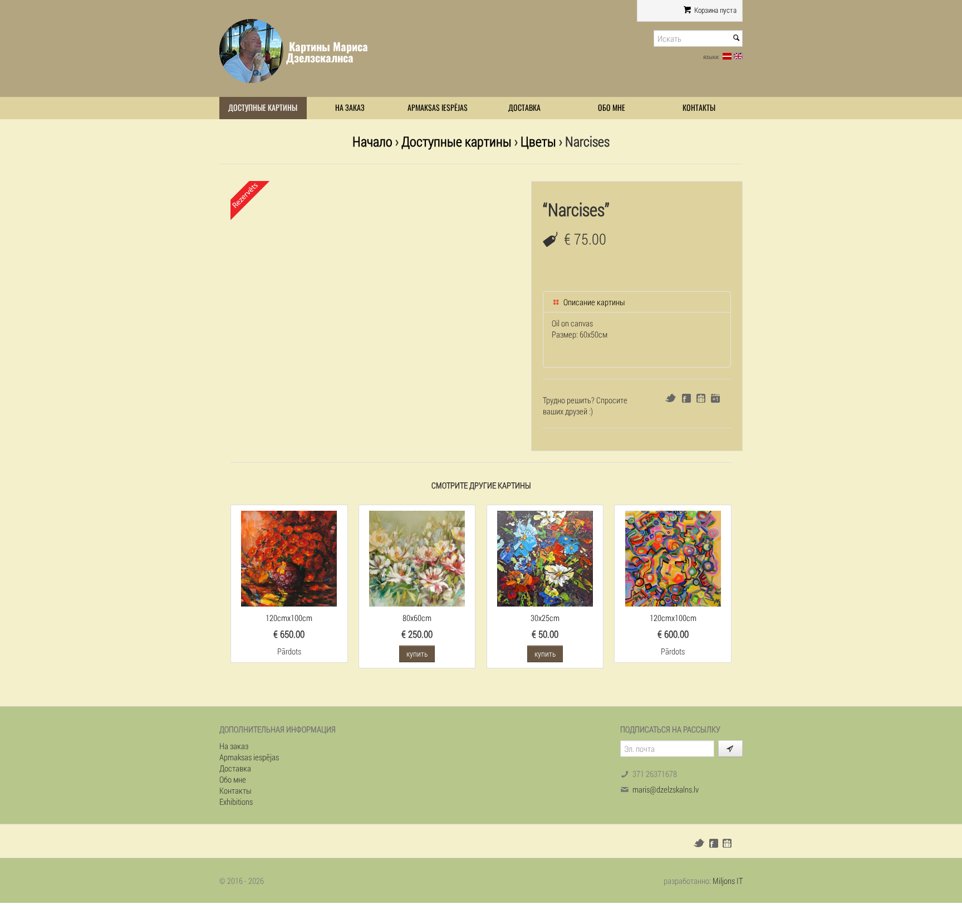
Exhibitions (236, 801)
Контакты (699, 107)
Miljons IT (728, 880)
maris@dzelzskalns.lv (665, 789)
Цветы (538, 141)
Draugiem (700, 398)
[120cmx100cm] (289, 557)
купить (417, 653)
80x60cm (417, 617)
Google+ (715, 398)
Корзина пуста (715, 10)
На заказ (350, 107)
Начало (372, 141)
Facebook (686, 398)
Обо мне (611, 107)
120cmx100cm (289, 617)
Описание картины (593, 301)
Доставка (524, 107)
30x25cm (545, 617)
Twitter (670, 398)
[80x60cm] (417, 557)
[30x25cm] (545, 557)
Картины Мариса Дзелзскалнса (327, 52)
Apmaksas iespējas (438, 107)
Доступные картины (262, 107)
